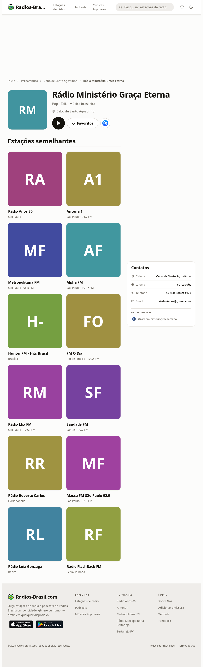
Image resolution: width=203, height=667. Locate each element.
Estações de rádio (59, 7)
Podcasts (80, 7)
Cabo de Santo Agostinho (60, 81)
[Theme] (191, 7)
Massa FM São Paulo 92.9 (88, 495)
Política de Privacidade (162, 645)
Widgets (163, 614)
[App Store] (21, 624)
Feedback (164, 621)
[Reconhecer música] (105, 123)
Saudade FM (77, 424)
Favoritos (85, 123)
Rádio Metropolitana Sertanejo (130, 623)
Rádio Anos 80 (20, 211)
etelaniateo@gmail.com (175, 301)
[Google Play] (49, 624)
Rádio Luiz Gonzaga (25, 566)
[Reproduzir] (58, 123)
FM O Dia (74, 353)
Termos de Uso (187, 645)
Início (11, 81)
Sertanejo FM (125, 631)
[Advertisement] (101, 47)
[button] (35, 179)
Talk (64, 104)
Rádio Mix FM (20, 424)
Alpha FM (75, 282)
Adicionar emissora (171, 607)
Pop (55, 104)
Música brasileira (82, 104)
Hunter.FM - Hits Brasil (28, 353)
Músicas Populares (99, 7)
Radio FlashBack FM (84, 566)
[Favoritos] (182, 7)
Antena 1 (74, 211)
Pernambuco (29, 81)
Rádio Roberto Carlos (26, 495)
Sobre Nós (165, 601)
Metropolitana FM (24, 282)
